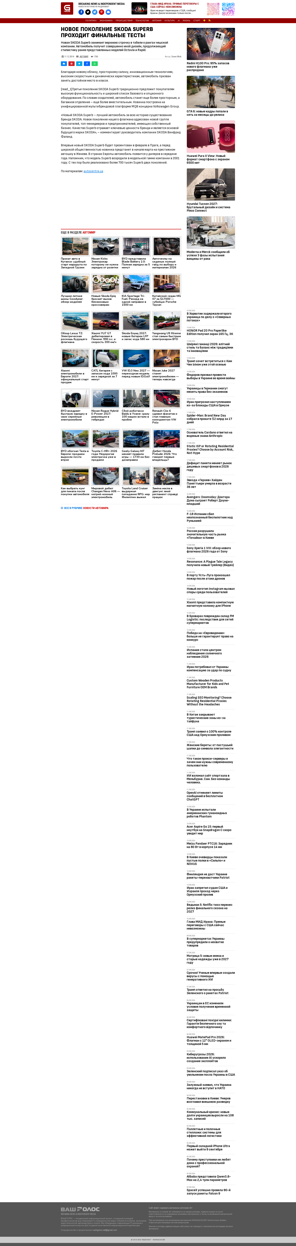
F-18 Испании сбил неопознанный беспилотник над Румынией (210, 517)
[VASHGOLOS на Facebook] (81, 12)
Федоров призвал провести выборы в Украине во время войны (211, 376)
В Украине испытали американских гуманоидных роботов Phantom (207, 813)
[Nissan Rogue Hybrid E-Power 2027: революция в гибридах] (106, 398)
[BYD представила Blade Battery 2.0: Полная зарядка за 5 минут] (136, 246)
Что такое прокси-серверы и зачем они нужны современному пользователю (210, 762)
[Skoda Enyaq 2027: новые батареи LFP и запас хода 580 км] (136, 321)
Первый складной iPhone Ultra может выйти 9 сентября (208, 1148)
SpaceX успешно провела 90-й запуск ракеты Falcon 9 (208, 1192)
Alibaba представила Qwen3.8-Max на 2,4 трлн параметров (209, 1178)
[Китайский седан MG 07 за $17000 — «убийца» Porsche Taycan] (167, 283)
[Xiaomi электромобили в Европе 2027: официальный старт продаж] (75, 358)
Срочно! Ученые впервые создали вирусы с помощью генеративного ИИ (211, 976)
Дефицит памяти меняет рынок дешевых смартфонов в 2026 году (209, 466)
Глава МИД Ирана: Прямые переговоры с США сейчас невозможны (206, 925)
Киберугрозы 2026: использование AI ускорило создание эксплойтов (206, 1057)
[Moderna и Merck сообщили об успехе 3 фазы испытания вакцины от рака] (211, 233)
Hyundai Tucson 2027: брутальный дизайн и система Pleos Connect (208, 207)
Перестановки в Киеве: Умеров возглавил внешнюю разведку (208, 1100)
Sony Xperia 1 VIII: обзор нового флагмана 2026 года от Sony (209, 550)
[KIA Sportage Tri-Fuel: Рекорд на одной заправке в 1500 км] (136, 283)
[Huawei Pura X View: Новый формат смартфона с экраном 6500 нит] (211, 137)
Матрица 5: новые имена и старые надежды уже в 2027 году (208, 959)
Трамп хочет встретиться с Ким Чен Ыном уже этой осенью (209, 363)
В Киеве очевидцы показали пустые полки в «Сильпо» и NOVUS (207, 860)
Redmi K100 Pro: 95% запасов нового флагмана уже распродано (208, 66)
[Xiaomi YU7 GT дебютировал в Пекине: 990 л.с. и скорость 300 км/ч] (106, 321)
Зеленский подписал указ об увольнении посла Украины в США (211, 1073)
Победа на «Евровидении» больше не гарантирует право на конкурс (210, 636)
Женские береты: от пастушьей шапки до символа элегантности (210, 747)
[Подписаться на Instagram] (214, 9)
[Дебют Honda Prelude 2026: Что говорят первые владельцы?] (167, 438)
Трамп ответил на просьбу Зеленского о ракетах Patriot (207, 991)
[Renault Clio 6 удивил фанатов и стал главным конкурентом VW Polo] (167, 398)
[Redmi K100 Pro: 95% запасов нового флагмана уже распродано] (211, 44)
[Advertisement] (121, 201)
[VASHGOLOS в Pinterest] (101, 12)
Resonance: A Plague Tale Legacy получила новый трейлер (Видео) (210, 563)
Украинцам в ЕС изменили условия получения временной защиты (208, 1006)
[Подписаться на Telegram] (228, 9)
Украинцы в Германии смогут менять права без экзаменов (207, 390)
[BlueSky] (64, 63)
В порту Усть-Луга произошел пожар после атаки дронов (208, 577)
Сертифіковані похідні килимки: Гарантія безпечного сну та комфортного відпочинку (209, 1023)
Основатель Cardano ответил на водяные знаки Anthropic (209, 434)
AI (179, 20)
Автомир (157, 20)
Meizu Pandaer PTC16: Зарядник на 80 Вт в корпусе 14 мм (209, 845)
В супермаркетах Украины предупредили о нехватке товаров (205, 942)
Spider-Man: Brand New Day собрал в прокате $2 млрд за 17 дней (209, 418)
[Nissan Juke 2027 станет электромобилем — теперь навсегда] (167, 358)
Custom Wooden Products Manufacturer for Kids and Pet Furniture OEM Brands (208, 683)
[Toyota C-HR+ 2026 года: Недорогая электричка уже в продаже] (106, 438)
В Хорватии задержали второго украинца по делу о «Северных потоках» (209, 317)
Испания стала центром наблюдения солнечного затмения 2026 (204, 653)
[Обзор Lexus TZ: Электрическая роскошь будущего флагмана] (75, 321)
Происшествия (124, 20)
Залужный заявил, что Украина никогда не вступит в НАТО (209, 1086)
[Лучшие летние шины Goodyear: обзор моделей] (75, 283)
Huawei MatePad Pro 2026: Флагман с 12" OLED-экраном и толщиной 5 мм (209, 1040)
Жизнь (186, 20)
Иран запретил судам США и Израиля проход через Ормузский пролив (207, 891)
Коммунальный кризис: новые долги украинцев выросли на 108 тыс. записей (210, 1115)
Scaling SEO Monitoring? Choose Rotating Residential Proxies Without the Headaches (209, 701)
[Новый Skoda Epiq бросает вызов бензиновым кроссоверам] (106, 283)
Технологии (142, 20)
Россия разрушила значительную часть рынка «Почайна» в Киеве (206, 534)
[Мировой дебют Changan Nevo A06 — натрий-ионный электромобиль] (106, 476)
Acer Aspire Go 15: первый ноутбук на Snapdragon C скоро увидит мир (209, 830)
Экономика (106, 20)
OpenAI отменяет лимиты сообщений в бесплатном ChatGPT (205, 796)
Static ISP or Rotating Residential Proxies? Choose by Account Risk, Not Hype (210, 449)
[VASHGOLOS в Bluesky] (108, 12)
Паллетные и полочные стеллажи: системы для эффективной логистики (204, 1132)
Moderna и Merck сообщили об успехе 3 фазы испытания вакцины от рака (208, 255)
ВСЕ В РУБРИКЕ (86, 508)
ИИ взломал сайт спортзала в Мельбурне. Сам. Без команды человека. (208, 779)
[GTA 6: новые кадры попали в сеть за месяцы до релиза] (211, 92)
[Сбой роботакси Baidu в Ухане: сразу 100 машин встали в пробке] (136, 398)
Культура (170, 20)
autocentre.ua (93, 171)
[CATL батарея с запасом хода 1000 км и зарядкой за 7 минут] (106, 358)
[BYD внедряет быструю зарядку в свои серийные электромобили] (75, 398)
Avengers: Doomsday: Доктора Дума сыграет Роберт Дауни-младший (208, 500)
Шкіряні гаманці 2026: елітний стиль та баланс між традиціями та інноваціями (210, 347)
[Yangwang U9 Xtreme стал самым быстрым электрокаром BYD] (167, 321)
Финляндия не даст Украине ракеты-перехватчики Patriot (208, 876)
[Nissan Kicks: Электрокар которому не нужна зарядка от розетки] (106, 246)
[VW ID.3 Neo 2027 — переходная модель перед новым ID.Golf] (136, 358)
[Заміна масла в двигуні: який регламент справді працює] (167, 476)
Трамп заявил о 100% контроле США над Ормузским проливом (209, 733)
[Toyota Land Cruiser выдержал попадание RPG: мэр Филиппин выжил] (136, 476)
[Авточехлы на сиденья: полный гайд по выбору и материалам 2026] (167, 246)
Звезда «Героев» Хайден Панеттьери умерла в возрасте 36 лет (209, 483)
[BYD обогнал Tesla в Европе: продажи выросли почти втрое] (75, 438)
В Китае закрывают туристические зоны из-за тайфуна (206, 717)
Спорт (196, 20)
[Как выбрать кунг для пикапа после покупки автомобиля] (75, 476)
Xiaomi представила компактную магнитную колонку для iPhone (210, 604)
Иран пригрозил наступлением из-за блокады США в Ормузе (209, 403)
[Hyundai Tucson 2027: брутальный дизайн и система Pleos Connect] (211, 185)
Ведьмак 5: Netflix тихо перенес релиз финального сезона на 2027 (209, 908)
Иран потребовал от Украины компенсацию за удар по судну (209, 668)
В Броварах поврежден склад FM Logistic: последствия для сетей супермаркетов (210, 619)
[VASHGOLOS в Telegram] (94, 12)
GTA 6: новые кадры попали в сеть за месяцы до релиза (207, 113)
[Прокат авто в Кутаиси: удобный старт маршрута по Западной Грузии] (75, 246)
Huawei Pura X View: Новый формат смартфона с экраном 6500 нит (208, 159)
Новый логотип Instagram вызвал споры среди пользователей (211, 590)
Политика (91, 20)
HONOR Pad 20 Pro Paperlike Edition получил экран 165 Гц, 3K (210, 332)
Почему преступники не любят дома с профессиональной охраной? (209, 1163)
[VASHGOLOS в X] (88, 12)
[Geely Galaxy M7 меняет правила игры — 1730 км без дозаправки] (136, 438)
